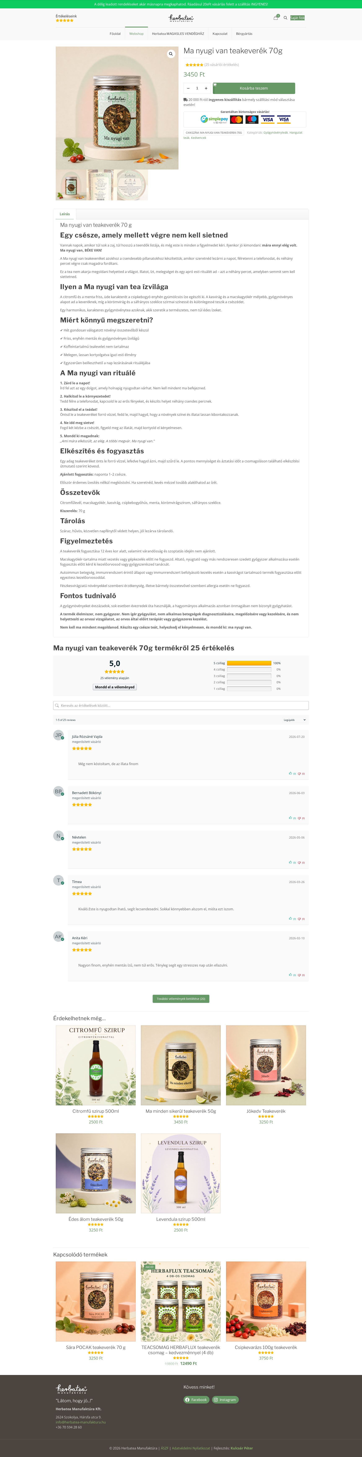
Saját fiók (297, 18)
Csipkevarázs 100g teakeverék (266, 1347)
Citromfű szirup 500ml (95, 1111)
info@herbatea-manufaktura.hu (81, 1422)
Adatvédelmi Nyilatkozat (191, 1448)
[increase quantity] (206, 88)
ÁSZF (164, 1448)
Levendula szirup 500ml (180, 1219)
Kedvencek (198, 138)
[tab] (64, 214)
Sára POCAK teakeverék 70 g (95, 1347)
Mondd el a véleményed (114, 687)
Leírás (65, 214)
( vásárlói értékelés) (221, 64)
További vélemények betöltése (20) (181, 999)
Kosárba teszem (254, 88)
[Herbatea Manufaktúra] (181, 17)
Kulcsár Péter (242, 1448)
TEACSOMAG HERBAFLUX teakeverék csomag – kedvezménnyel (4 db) (180, 1350)
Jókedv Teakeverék (266, 1111)
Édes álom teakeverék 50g (96, 1219)
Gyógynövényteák (276, 132)
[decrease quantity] (188, 88)
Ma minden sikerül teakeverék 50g (181, 1111)
